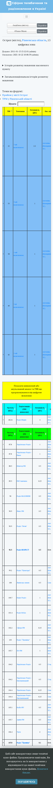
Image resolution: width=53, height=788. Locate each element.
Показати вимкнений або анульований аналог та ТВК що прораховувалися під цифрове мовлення (26, 390)
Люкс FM (20, 511)
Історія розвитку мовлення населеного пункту (25, 67)
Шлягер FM (21, 466)
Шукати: (13, 103)
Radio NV (20, 707)
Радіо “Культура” (23, 570)
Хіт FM (19, 651)
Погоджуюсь (26, 781)
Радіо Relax (21, 613)
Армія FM (20, 720)
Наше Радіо (21, 598)
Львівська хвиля (23, 583)
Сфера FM (21, 628)
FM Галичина (22, 481)
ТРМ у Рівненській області (17, 98)
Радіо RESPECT (23, 550)
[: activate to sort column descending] (3, 409)
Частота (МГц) (10, 409)
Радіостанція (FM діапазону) (24, 434)
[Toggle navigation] (26, 16)
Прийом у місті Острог (15, 95)
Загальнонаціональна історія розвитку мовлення (25, 78)
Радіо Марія (21, 420)
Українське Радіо (24, 444)
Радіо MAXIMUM (23, 496)
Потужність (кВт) (34, 111)
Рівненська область (34, 40)
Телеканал (20, 111)
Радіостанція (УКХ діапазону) (24, 409)
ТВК (8, 111)
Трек (19, 732)
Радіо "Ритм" (22, 526)
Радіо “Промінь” (23, 640)
